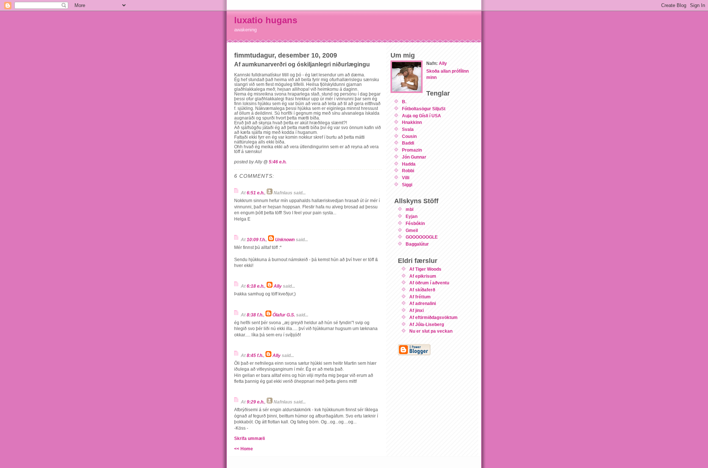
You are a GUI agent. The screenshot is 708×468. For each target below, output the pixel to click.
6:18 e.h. (255, 286)
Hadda (409, 164)
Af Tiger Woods (425, 269)
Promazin (412, 150)
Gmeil (412, 230)
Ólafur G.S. (284, 314)
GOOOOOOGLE (422, 237)
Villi (405, 177)
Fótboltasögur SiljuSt (423, 108)
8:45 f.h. (255, 355)
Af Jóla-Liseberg (426, 324)
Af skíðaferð (422, 289)
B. (404, 101)
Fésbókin (415, 223)
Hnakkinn (412, 122)
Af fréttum (420, 296)
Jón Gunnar (414, 157)
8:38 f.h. (255, 314)
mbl (409, 209)
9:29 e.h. (255, 401)
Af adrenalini (422, 303)
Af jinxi (416, 310)
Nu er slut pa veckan (430, 331)
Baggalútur (417, 244)
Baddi (408, 143)
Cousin (409, 136)
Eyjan (411, 216)
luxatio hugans (265, 20)
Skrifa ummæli (249, 438)
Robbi (408, 170)
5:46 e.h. (278, 161)
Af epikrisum (422, 276)
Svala (408, 129)
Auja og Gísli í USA (421, 115)
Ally (278, 286)
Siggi (407, 184)
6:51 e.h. (255, 192)
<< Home (243, 448)
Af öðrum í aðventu (429, 282)
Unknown (285, 239)
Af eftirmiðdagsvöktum (433, 317)
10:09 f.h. (256, 239)
